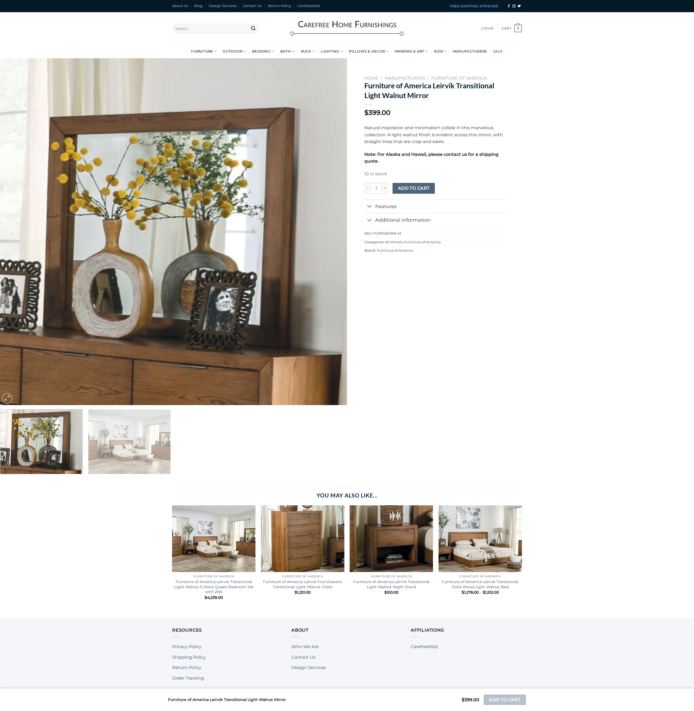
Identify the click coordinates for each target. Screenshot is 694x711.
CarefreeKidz (308, 6)
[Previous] (14, 231)
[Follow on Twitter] (519, 6)
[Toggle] (369, 207)
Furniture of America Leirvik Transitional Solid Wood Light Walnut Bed (480, 584)
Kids (438, 51)
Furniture (202, 51)
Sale (498, 51)
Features (386, 206)
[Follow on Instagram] (514, 6)
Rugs (306, 51)
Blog (198, 6)
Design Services (223, 6)
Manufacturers (470, 51)
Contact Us (252, 6)
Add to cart (414, 188)
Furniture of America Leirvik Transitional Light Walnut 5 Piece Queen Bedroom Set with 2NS (214, 586)
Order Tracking (188, 678)
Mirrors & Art (409, 51)
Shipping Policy (189, 657)
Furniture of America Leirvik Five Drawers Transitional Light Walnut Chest (302, 584)
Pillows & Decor (367, 51)
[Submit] (253, 28)
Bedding (261, 51)
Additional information (402, 220)
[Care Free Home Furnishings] (347, 28)
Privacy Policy (186, 646)
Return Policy (279, 6)
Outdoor (232, 51)
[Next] (333, 231)
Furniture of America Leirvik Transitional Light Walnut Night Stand (391, 584)
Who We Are (305, 646)
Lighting (330, 51)
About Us (180, 6)
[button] (487, 28)
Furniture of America (422, 242)
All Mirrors (394, 242)
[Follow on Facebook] (508, 6)
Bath (285, 51)
